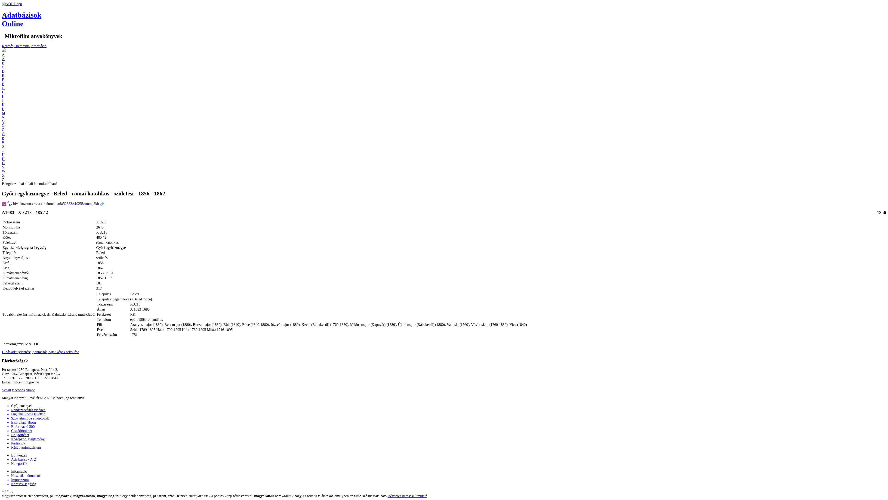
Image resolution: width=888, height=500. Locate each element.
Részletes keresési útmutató (407, 496)
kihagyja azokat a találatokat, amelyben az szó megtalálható (335, 496)
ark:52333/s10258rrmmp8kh (81, 204)
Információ (38, 46)
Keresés (7, 46)
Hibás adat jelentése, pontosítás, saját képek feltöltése (40, 352)
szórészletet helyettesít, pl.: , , (58, 496)
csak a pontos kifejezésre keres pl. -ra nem (235, 496)
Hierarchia (22, 46)
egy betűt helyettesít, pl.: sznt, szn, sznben (151, 496)
